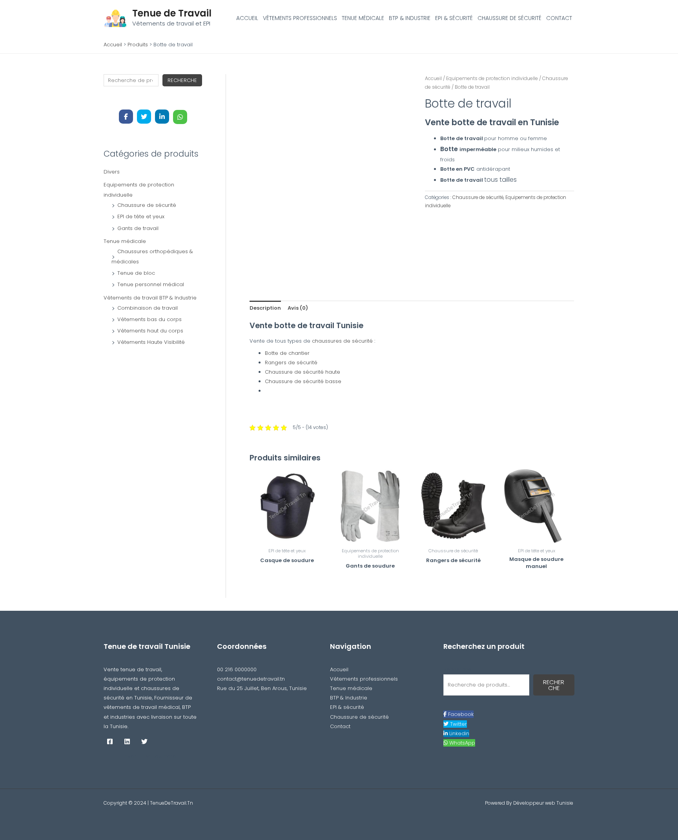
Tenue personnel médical (150, 284)
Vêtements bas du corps (149, 319)
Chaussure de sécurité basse (304, 381)
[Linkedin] (127, 741)
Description (265, 308)
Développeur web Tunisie (543, 803)
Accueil (247, 18)
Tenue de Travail (171, 13)
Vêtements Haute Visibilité (151, 342)
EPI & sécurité (454, 18)
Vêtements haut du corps (150, 330)
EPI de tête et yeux (140, 216)
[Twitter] (144, 741)
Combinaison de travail (147, 308)
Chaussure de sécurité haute (303, 372)
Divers (112, 171)
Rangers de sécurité (292, 362)
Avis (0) (298, 308)
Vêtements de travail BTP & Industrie (150, 297)
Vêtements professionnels (300, 18)
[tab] (265, 308)
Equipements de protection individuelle (492, 78)
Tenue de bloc (136, 273)
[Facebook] (110, 741)
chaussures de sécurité (343, 341)
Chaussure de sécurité (509, 18)
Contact (559, 18)
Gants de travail (138, 228)
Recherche (182, 80)
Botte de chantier (288, 353)
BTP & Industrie (409, 18)
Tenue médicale (363, 18)
